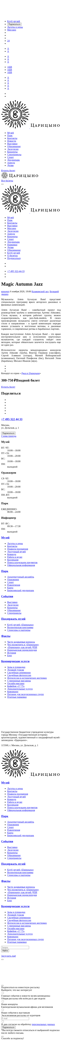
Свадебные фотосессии (19, 675)
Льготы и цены (15, 543)
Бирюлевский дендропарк (20, 590)
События (7, 596)
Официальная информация (21, 565)
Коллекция (12, 559)
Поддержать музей (13, 618)
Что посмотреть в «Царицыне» (23, 644)
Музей (10, 133)
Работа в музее (14, 557)
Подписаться (13, 258)
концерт (5, 291)
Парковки (12, 244)
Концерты (12, 152)
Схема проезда (8, 436)
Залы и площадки (16, 667)
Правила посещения (17, 549)
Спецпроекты (14, 154)
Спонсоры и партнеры (18, 630)
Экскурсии (13, 149)
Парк (9, 135)
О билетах (12, 255)
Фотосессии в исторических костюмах (27, 678)
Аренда (11, 162)
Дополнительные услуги (20, 689)
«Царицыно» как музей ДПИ (22, 647)
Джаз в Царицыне (30, 373)
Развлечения (13, 585)
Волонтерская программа (20, 627)
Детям (10, 165)
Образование (14, 146)
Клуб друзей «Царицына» (20, 624)
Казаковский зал (40, 291)
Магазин (11, 228)
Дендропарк (13, 160)
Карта (10, 587)
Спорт (10, 157)
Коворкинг (13, 691)
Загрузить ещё (8, 956)
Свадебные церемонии (19, 672)
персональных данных (43, 1024)
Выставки (12, 143)
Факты (5, 636)
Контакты (12, 138)
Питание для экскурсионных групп (25, 694)
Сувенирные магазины (19, 680)
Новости (11, 141)
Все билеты (7, 180)
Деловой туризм (15, 670)
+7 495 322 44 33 (11, 419)
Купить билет (8, 170)
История (11, 652)
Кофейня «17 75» (16, 686)
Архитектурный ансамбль (20, 577)
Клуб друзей (13, 253)
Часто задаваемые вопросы (21, 642)
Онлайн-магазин (15, 683)
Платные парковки (17, 697)
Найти (5, 951)
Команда (11, 554)
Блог (9, 655)
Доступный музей (16, 551)
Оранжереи (13, 579)
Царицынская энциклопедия (22, 650)
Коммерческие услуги (15, 661)
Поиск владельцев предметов (22, 562)
